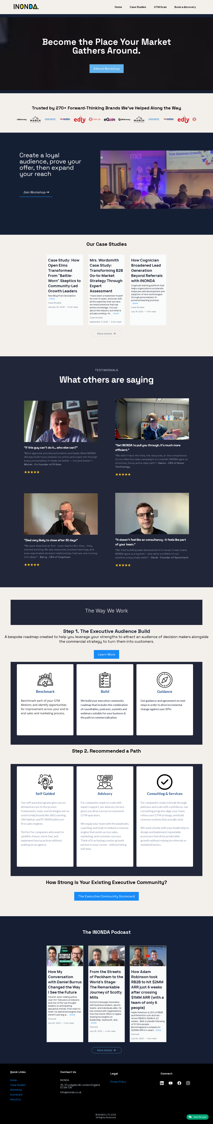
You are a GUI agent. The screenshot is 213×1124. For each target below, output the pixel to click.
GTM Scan (160, 7)
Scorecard (16, 1094)
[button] (65, 290)
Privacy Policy (118, 1081)
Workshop (16, 1089)
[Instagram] (188, 1083)
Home (118, 7)
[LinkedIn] (161, 1083)
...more (51, 298)
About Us (15, 1099)
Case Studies (138, 7)
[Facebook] (179, 1083)
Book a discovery (185, 7)
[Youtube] (170, 1083)
